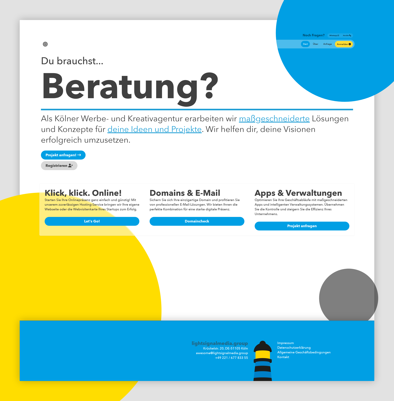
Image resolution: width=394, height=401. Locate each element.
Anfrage (327, 44)
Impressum (285, 343)
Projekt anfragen (302, 226)
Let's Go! (92, 221)
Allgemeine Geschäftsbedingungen (304, 352)
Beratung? (129, 87)
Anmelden (343, 44)
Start (305, 44)
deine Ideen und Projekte (154, 129)
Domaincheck (197, 221)
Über (315, 44)
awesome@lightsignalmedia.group (222, 353)
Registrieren (57, 165)
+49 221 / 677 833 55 (231, 358)
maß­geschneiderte (274, 118)
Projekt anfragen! (61, 155)
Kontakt (283, 357)
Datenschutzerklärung (294, 347)
